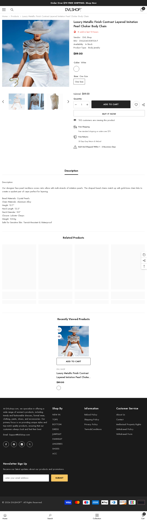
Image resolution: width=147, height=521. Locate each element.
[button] (3, 101)
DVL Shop (87, 37)
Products (15, 16)
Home (5, 16)
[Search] (12, 9)
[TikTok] (22, 444)
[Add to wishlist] (136, 104)
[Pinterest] (14, 444)
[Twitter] (30, 444)
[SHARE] (142, 104)
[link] (19, 297)
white (59, 388)
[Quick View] (59, 336)
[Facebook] (6, 444)
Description (71, 171)
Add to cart (111, 104)
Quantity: (78, 98)
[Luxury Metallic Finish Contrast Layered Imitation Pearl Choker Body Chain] (74, 341)
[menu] (4, 9)
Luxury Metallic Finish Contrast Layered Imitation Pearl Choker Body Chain (73, 375)
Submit (59, 477)
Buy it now (109, 114)
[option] (35, 53)
